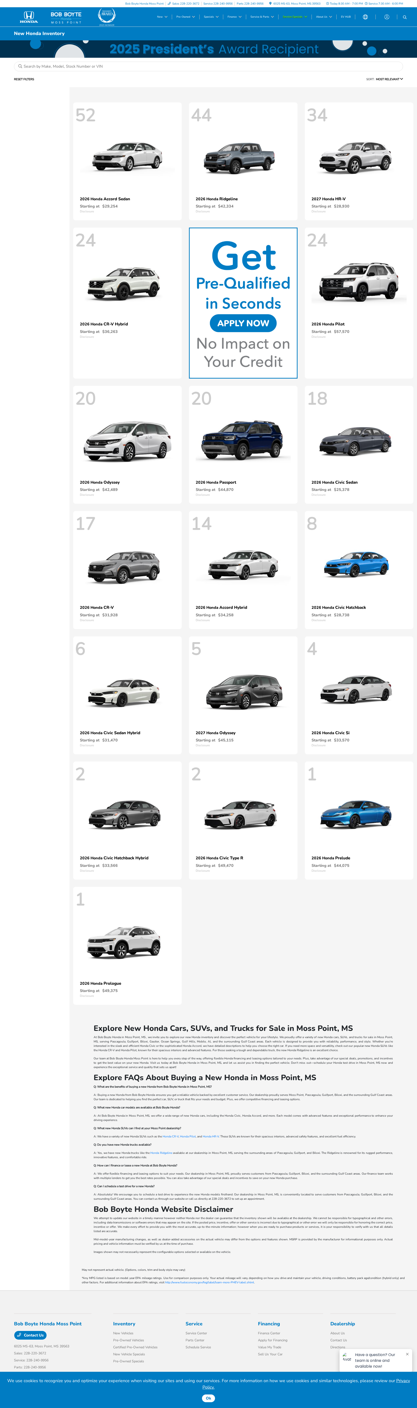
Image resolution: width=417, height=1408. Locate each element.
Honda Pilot (188, 1136)
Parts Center (195, 1340)
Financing (269, 1324)
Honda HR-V (211, 1136)
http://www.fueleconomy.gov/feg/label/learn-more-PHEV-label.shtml (209, 1282)
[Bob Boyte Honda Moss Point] (55, 16)
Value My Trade (269, 1347)
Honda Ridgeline (161, 1153)
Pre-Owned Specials (128, 1361)
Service (194, 1324)
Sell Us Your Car (270, 1354)
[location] (270, 4)
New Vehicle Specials (129, 1354)
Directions (337, 1347)
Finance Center (269, 1333)
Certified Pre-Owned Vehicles (135, 1347)
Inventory (124, 1324)
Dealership (342, 1324)
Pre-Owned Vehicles (128, 1340)
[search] (405, 18)
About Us (337, 1333)
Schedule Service (198, 1347)
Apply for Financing (272, 1340)
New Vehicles (123, 1333)
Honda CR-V (171, 1136)
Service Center (196, 1333)
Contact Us (33, 1335)
